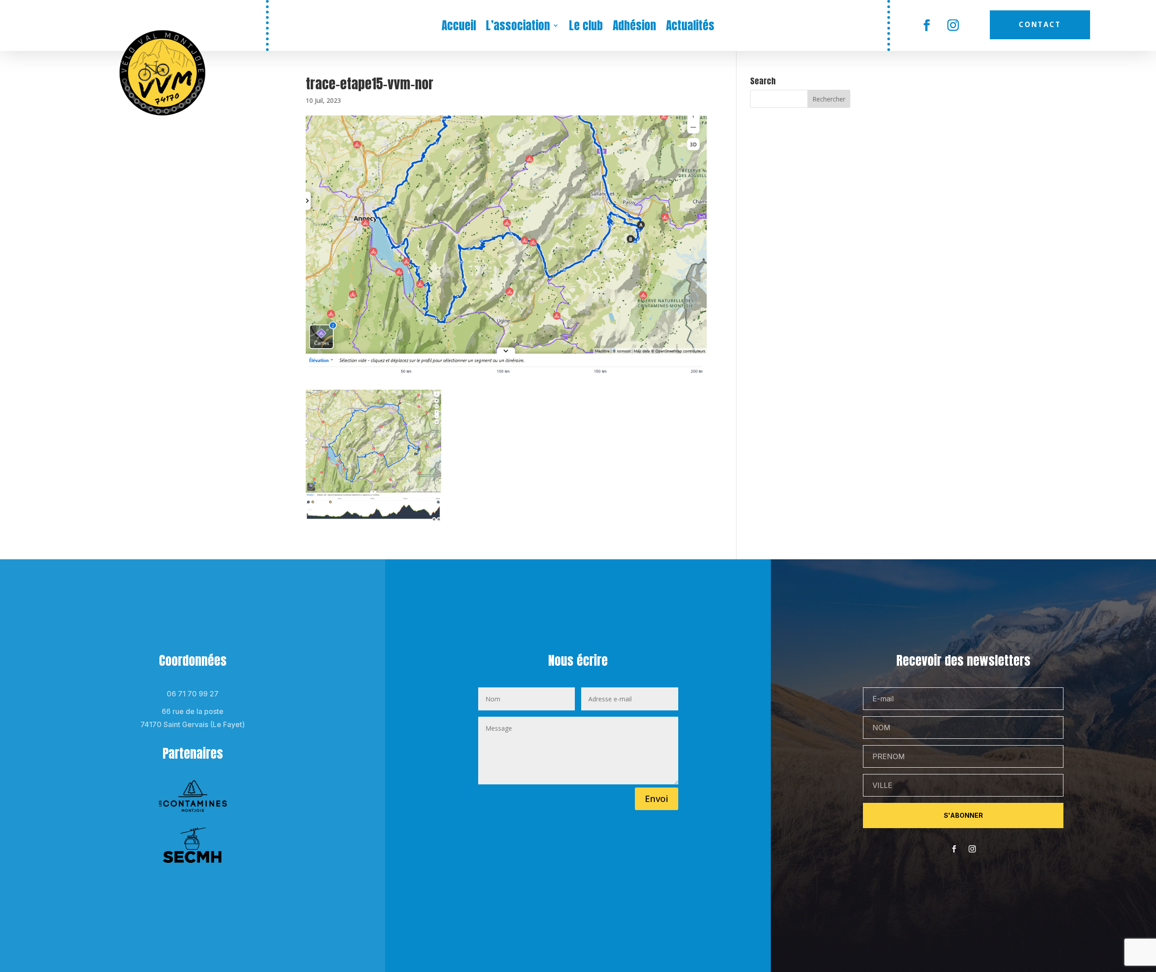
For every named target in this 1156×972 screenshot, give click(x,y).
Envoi (656, 798)
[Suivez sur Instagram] (953, 25)
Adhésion (634, 27)
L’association (518, 27)
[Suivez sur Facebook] (926, 25)
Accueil (459, 27)
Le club (586, 27)
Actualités (690, 27)
